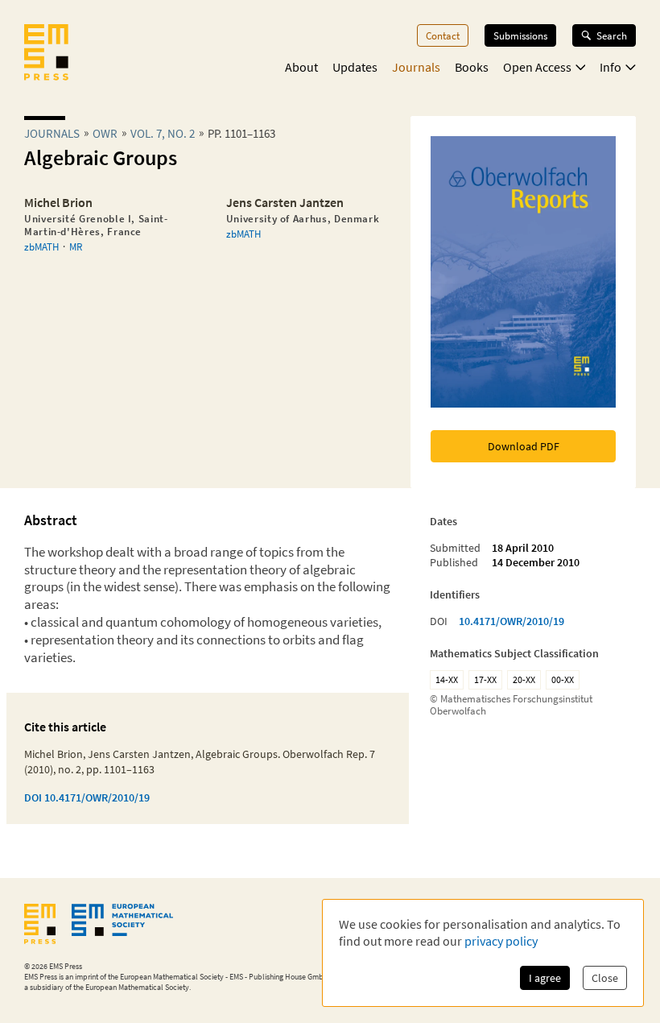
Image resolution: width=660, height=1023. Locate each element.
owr (105, 133)
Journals (416, 67)
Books (472, 67)
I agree (545, 978)
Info (610, 67)
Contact (443, 35)
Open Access (537, 67)
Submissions (520, 35)
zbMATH (41, 246)
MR (75, 246)
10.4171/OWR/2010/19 (511, 621)
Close (605, 978)
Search (611, 35)
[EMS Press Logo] (46, 54)
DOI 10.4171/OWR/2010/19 (87, 797)
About (301, 67)
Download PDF (523, 446)
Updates (354, 67)
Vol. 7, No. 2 (162, 133)
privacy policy (501, 941)
